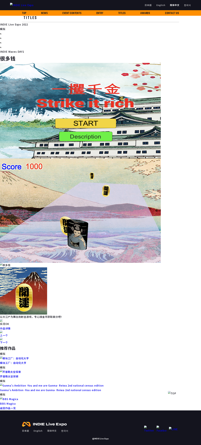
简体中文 (174, 5)
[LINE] (174, 429)
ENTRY (99, 13)
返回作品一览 (8, 408)
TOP (24, 13)
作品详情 (5, 328)
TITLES (122, 13)
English (160, 5)
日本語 (148, 5)
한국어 (187, 5)
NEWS (44, 13)
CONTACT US (172, 13)
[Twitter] (149, 429)
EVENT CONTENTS (71, 13)
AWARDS (145, 13)
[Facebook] (162, 429)
